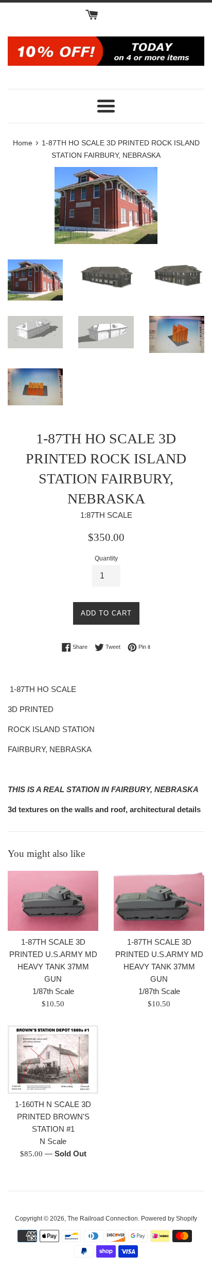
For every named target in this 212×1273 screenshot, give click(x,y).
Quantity (106, 558)
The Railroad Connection (102, 1218)
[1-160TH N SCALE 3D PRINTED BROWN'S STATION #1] (53, 1059)
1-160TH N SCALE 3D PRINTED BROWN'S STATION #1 (53, 1116)
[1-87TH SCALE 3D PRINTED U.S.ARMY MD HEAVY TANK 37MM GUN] (53, 901)
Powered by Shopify (169, 1218)
